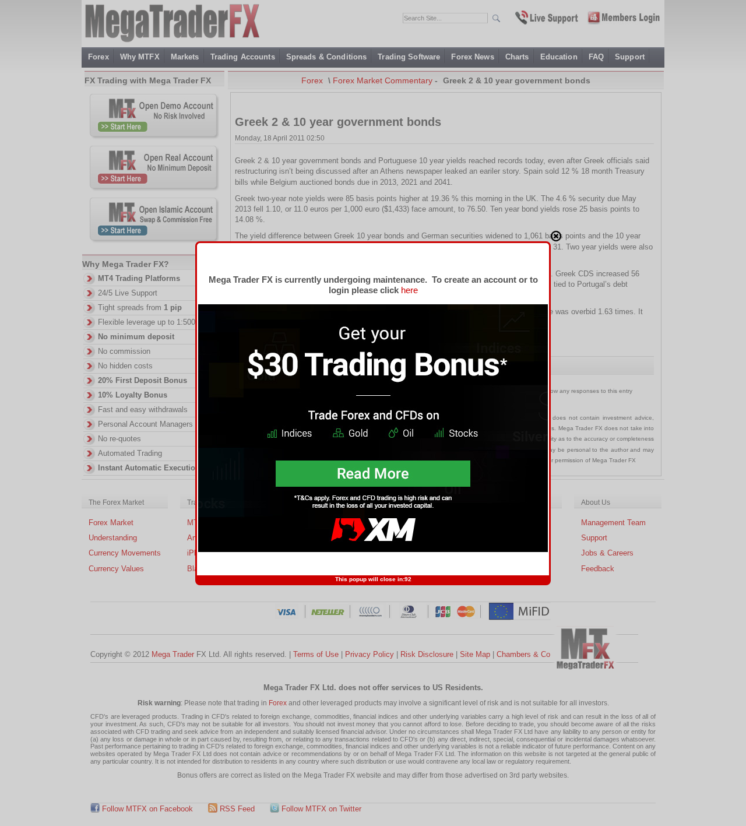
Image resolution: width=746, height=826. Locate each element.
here (409, 290)
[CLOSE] (556, 236)
